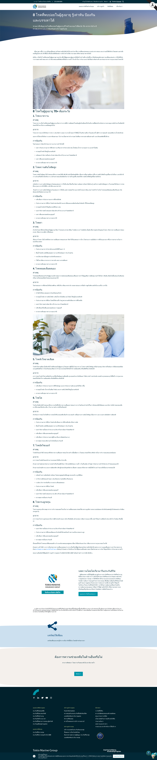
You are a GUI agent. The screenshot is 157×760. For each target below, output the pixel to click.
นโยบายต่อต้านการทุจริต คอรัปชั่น (105, 718)
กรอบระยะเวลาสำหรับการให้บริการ (105, 726)
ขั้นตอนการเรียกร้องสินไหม (72, 732)
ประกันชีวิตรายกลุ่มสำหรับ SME (42, 735)
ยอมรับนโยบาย (118, 756)
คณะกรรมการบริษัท (101, 716)
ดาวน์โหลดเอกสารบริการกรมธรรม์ (74, 721)
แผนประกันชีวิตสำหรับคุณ (86, 6)
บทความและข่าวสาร (101, 724)
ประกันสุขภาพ (39, 549)
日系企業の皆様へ (58, 1)
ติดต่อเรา (106, 1)
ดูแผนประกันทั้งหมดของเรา (88, 594)
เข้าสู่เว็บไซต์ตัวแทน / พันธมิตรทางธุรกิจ (92, 1)
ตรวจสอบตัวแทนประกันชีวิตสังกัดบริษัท (75, 713)
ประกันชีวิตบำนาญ (38, 716)
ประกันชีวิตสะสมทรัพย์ (39, 713)
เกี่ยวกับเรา (119, 6)
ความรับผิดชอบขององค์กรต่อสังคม (105, 713)
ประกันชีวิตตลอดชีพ (38, 711)
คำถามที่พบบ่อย (68, 718)
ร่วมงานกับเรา (99, 721)
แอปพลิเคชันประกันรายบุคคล (72, 716)
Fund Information (69, 711)
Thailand (116, 1)
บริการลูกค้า (100, 6)
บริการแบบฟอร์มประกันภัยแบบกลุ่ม (74, 729)
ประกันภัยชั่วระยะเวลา (39, 718)
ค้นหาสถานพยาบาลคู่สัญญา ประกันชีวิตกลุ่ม (77, 735)
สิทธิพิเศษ (110, 6)
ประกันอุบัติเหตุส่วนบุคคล (40, 724)
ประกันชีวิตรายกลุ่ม (38, 732)
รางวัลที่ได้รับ (99, 711)
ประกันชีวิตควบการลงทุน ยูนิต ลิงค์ (43, 721)
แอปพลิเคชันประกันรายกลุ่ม (72, 737)
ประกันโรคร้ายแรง (51, 549)
